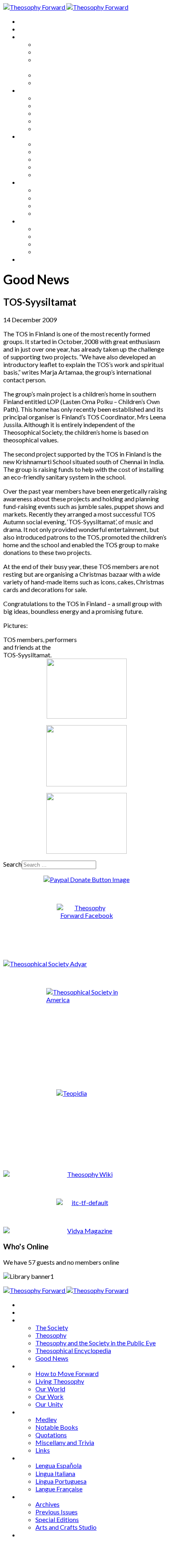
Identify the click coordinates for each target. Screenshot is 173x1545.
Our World (50, 113)
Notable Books (56, 151)
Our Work (49, 121)
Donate (29, 259)
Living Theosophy (59, 105)
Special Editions (57, 244)
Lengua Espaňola (58, 190)
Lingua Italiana (55, 198)
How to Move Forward (67, 98)
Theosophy (50, 52)
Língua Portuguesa (60, 205)
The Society (51, 44)
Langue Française (58, 213)
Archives (31, 221)
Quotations (51, 159)
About (28, 29)
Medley (46, 144)
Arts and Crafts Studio (66, 251)
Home (28, 21)
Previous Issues (56, 236)
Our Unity (49, 128)
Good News (51, 82)
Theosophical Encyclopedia (73, 75)
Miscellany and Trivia (64, 167)
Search (12, 864)
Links (42, 174)
